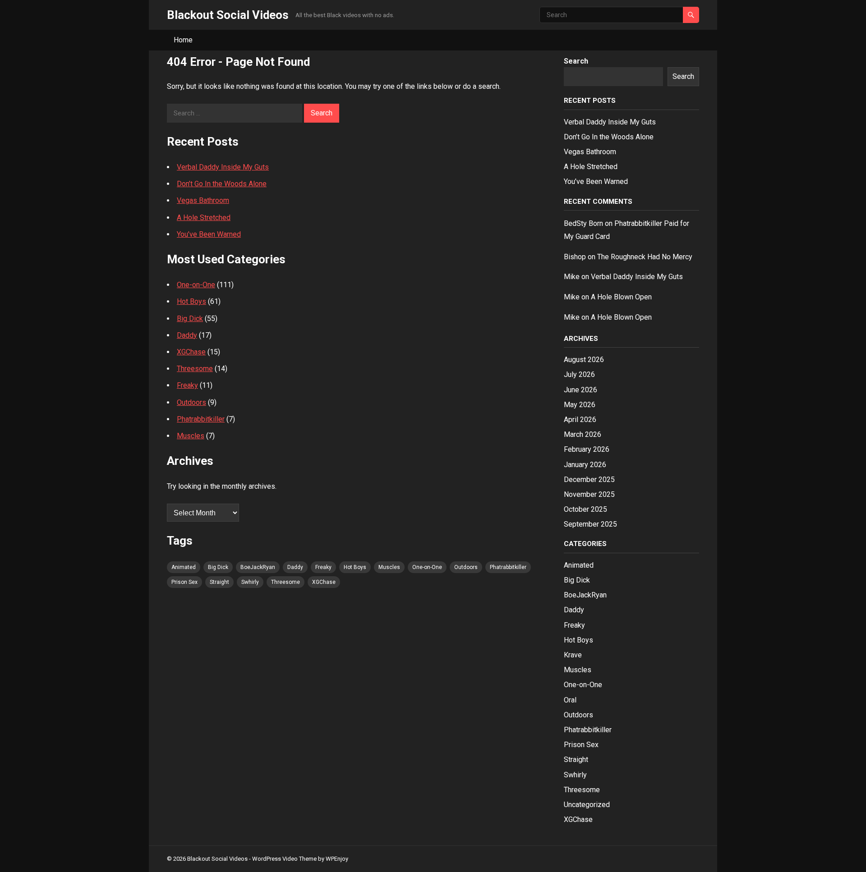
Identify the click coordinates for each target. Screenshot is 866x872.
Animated (183, 567)
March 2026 (582, 434)
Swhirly (250, 582)
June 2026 (580, 390)
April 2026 (580, 419)
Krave (573, 655)
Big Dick (190, 318)
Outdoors (191, 402)
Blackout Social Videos (228, 15)
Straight (219, 582)
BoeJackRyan (257, 567)
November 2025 (589, 494)
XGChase (191, 352)
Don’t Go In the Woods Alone (222, 183)
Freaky (187, 385)
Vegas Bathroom (203, 200)
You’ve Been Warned (209, 234)
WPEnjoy (337, 858)
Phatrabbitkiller (201, 419)
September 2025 (590, 524)
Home (183, 40)
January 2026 (585, 464)
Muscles (190, 435)
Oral (570, 700)
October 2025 (585, 509)
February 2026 (586, 449)
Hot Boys (191, 301)
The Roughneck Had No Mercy (644, 256)
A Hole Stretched (203, 217)
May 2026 (579, 404)
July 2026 (579, 374)
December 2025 (589, 479)
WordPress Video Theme (284, 858)
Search (576, 61)
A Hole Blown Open (621, 297)
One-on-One (196, 284)
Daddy (187, 335)
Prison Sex (184, 582)
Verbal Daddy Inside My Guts (223, 167)
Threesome (195, 368)
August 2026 (584, 359)
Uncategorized (587, 804)
